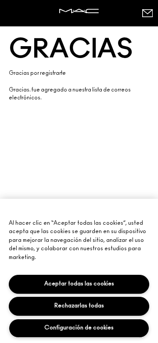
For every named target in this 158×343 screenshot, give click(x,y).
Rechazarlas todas (79, 306)
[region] (79, 271)
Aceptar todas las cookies (79, 284)
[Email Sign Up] (147, 13)
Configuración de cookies (79, 328)
